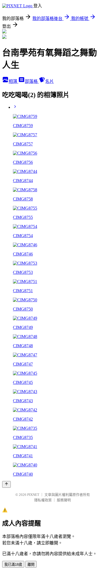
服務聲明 (64, 500)
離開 (30, 564)
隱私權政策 (43, 500)
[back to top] (6, 484)
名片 (49, 81)
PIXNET (33, 495)
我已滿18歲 (13, 564)
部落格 (32, 81)
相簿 (13, 81)
